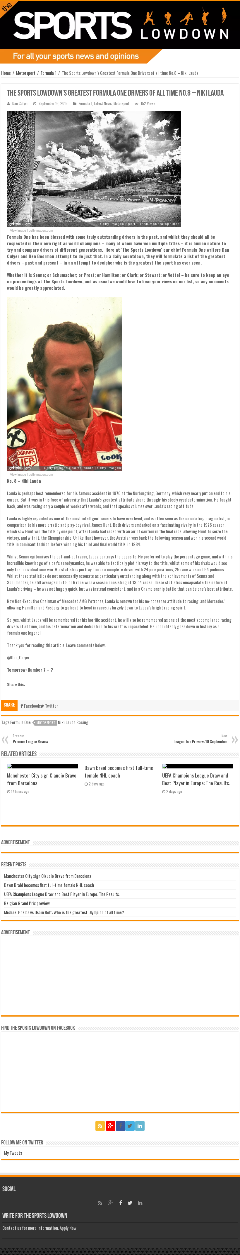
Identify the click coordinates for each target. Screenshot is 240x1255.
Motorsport (25, 73)
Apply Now (68, 1227)
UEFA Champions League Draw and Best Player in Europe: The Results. (196, 779)
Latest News (103, 103)
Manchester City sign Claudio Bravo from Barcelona (47, 876)
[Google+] (110, 1126)
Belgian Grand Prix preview (27, 903)
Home (6, 73)
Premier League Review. (31, 739)
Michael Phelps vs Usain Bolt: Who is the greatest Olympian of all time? (64, 912)
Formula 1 (48, 73)
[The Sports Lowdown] (120, 32)
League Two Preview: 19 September (200, 739)
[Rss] (100, 1126)
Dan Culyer (20, 103)
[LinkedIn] (140, 1126)
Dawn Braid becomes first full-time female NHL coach (119, 771)
